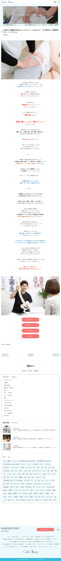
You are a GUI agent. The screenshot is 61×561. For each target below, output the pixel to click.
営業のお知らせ (29, 483)
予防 (8, 477)
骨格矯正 (31, 496)
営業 (27, 474)
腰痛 (5, 390)
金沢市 (38, 467)
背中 (4, 483)
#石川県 (30, 370)
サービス (23, 464)
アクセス (41, 464)
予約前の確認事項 (8, 405)
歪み (25, 477)
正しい (14, 474)
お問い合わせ (6, 467)
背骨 (29, 477)
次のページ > (56, 355)
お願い (17, 487)
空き (49, 467)
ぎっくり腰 (52, 480)
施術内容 (5, 490)
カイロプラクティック (9, 400)
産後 (53, 467)
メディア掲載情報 (8, 413)
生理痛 (44, 474)
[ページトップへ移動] (58, 529)
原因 (39, 480)
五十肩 (26, 496)
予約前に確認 (28, 487)
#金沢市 (24, 370)
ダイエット (10, 496)
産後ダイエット (11, 500)
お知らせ (32, 490)
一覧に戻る (30, 355)
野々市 (43, 487)
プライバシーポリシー (15, 467)
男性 (55, 496)
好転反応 (22, 483)
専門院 (22, 467)
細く (18, 483)
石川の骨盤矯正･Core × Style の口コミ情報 (27, 461)
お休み (4, 493)
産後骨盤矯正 (7, 344)
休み (43, 496)
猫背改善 (16, 496)
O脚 (35, 496)
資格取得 (10, 490)
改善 (48, 470)
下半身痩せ (47, 493)
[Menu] (58, 2)
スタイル (9, 474)
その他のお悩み (7, 403)
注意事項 (22, 487)
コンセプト (14, 461)
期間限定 (15, 493)
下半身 (25, 470)
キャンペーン (26, 490)
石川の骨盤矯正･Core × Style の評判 (44, 461)
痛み (8, 483)
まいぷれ (38, 487)
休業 (11, 483)
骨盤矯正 (3, 344)
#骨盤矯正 (36, 370)
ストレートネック (49, 496)
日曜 (23, 474)
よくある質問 (35, 464)
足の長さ (20, 470)
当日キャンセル (31, 500)
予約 (46, 467)
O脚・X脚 (6, 408)
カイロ (46, 480)
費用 (32, 477)
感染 (4, 477)
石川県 (15, 477)
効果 (34, 487)
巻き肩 (4, 496)
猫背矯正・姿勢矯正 (8, 387)
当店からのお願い (37, 483)
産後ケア (12, 487)
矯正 (34, 467)
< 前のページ (5, 355)
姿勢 (16, 470)
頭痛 (5, 397)
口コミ (4, 474)
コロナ (49, 474)
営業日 (50, 500)
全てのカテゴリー (8, 380)
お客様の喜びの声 (8, 410)
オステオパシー (38, 477)
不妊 (19, 493)
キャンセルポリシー (47, 483)
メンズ (4, 500)
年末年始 (45, 500)
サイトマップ (53, 546)
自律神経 (48, 490)
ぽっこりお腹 (27, 480)
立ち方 (19, 474)
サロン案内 (24, 493)
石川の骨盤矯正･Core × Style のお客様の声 (11, 464)
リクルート (16, 490)
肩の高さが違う (6, 470)
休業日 (55, 500)
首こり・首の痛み (8, 395)
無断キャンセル (39, 500)
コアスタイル (47, 464)
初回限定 (30, 493)
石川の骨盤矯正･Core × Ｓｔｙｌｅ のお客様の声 (12, 480)
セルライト (42, 490)
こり (35, 480)
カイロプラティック (37, 474)
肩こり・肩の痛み (8, 392)
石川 (4, 461)
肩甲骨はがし (23, 500)
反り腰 (17, 500)
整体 (30, 474)
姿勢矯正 (41, 493)
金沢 (26, 467)
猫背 (30, 467)
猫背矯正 (36, 493)
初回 (39, 496)
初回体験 (54, 490)
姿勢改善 (9, 493)
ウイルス (54, 474)
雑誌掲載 (20, 477)
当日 (42, 480)
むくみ (37, 490)
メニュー (29, 464)
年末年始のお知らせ (50, 487)
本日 (42, 467)
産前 (52, 493)
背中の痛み (6, 415)
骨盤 (12, 470)
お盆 (44, 477)
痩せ (29, 470)
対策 (11, 477)
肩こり (44, 470)
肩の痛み (21, 496)
